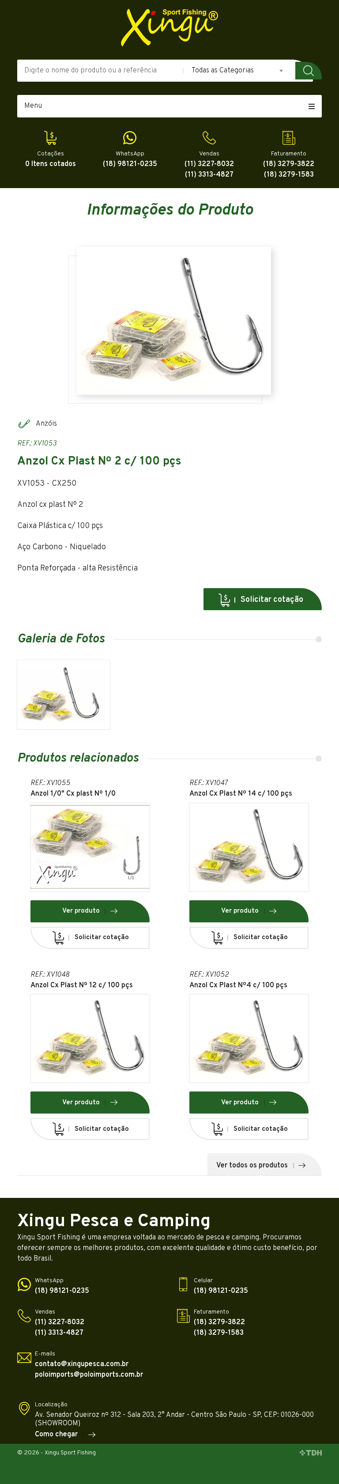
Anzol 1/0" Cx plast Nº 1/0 (73, 794)
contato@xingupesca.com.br (81, 1364)
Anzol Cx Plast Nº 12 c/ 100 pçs (81, 986)
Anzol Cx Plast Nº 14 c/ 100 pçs (240, 794)
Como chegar (56, 1435)
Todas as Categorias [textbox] (223, 70)
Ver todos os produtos (252, 1165)
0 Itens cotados (50, 164)
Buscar (308, 70)
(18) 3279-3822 (288, 164)
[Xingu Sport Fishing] (169, 27)
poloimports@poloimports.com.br (89, 1375)
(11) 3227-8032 (209, 164)
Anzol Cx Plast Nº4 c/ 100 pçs (238, 986)
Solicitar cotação (272, 600)
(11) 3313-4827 (209, 175)
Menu (33, 106)
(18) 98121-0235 (130, 164)
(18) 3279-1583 (289, 175)
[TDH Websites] (311, 1453)
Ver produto (81, 911)
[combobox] (238, 71)
